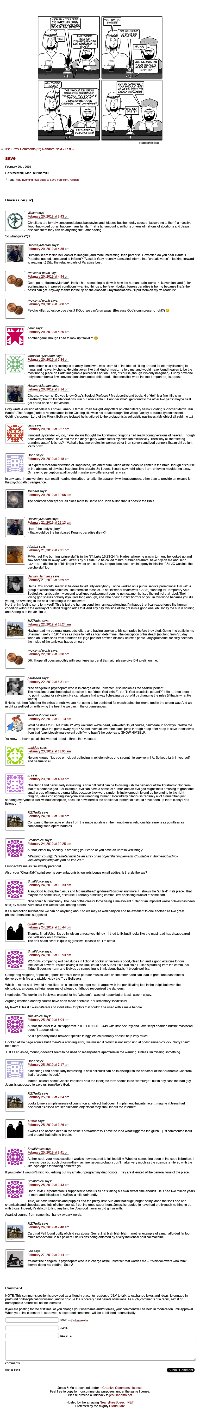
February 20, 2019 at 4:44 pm (48, 276)
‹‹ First (5, 149)
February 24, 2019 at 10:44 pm (49, 927)
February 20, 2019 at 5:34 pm (48, 359)
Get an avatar (79, 1320)
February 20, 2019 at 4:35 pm (48, 249)
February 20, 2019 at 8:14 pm (48, 389)
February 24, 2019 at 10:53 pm (49, 955)
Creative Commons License (122, 1388)
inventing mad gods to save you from (45, 179)
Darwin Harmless (40, 576)
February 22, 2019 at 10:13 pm (49, 719)
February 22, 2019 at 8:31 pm (48, 682)
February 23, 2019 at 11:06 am (49, 751)
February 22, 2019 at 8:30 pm (48, 654)
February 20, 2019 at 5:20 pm (48, 332)
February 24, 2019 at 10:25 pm (49, 844)
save (10, 158)
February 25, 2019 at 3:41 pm (48, 1152)
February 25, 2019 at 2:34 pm (48, 1097)
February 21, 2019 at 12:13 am (49, 522)
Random (48, 149)
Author (32, 924)
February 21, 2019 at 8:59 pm (48, 580)
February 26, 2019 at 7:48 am (48, 1227)
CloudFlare (117, 1406)
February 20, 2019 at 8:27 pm (48, 429)
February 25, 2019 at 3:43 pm (48, 1185)
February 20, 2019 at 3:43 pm (48, 216)
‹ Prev (15, 149)
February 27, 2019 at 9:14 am (48, 1255)
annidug (33, 748)
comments (12, 1363)
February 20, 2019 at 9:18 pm (48, 459)
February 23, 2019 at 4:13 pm (48, 779)
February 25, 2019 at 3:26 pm (48, 1125)
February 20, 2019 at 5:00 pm (48, 304)
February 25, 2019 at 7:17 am (48, 1065)
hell (18, 179)
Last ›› (69, 149)
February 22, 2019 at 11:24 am (49, 624)
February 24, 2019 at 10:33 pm (49, 885)
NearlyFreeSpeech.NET (117, 1402)
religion (74, 179)
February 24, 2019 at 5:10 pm (48, 816)
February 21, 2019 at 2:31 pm (48, 550)
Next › (59, 149)
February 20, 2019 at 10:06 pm (49, 495)
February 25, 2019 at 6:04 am (48, 1020)
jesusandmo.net (120, 1395)
